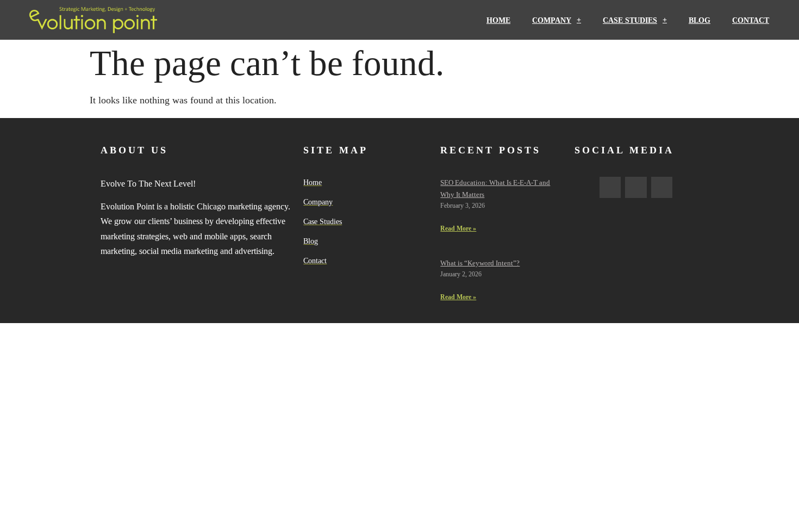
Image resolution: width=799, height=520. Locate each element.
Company (551, 20)
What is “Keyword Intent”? (480, 263)
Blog (699, 20)
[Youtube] (662, 188)
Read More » (458, 228)
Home (498, 20)
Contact (750, 20)
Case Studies (630, 20)
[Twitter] (636, 188)
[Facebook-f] (610, 188)
